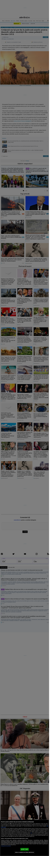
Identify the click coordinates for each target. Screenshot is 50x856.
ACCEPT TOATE (24, 849)
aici (31, 832)
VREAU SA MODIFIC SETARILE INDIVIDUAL (24, 852)
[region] (24, 838)
